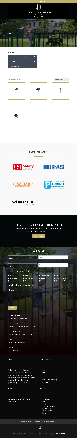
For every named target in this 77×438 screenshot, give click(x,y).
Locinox (44, 404)
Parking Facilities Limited (48, 406)
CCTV (57, 275)
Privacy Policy (38, 422)
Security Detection (45, 275)
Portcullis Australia (47, 408)
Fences (26, 275)
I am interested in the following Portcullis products (25, 272)
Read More (23, 383)
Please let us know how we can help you (20, 285)
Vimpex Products (29, 278)
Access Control (13, 278)
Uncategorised (14, 66)
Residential (22, 61)
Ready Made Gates (47, 411)
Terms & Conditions (49, 422)
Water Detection (44, 281)
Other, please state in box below (61, 281)
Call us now (38, 236)
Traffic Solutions (29, 281)
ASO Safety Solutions (61, 278)
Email (11, 339)
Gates (11, 275)
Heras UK (12, 281)
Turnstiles (42, 278)
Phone (11, 347)
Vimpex (44, 413)
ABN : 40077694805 (25, 422)
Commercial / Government (22, 56)
